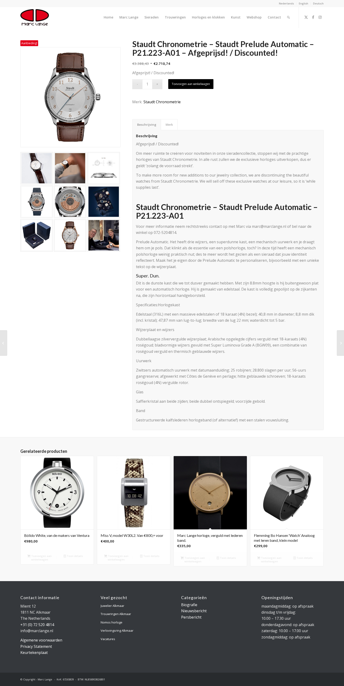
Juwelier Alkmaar (112, 606)
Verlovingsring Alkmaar (117, 630)
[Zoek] (288, 17)
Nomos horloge (111, 622)
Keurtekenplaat (34, 652)
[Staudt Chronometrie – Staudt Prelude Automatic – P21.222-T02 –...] (3, 343)
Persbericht (191, 617)
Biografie (189, 604)
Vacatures (108, 639)
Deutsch (318, 3)
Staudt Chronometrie (162, 101)
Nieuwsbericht (194, 610)
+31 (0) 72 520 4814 (37, 624)
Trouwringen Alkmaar (116, 614)
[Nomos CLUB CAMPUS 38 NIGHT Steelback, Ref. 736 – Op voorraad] (340, 343)
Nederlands (286, 3)
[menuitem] (286, 3)
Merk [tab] (169, 124)
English (303, 3)
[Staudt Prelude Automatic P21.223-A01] (70, 97)
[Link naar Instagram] (320, 17)
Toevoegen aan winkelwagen (191, 84)
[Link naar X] (306, 17)
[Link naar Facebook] (313, 17)
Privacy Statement (36, 646)
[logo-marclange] (34, 17)
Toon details (74, 556)
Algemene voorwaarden (41, 640)
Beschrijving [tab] (146, 124)
